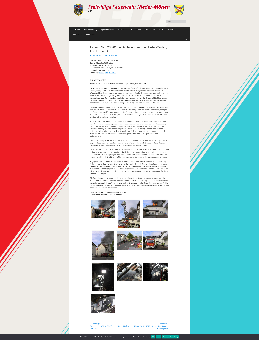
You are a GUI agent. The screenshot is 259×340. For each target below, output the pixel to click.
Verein (161, 29)
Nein (158, 337)
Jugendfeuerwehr (107, 29)
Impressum (77, 34)
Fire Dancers (150, 29)
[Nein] (256, 337)
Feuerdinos (122, 29)
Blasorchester (136, 29)
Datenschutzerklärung (170, 337)
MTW (106, 73)
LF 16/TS (112, 73)
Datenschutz (90, 34)
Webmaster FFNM (111, 55)
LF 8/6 (101, 73)
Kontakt (171, 29)
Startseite (76, 29)
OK (153, 337)
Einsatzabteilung (90, 29)
